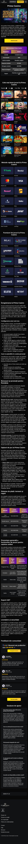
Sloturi (22, 88)
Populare (3, 88)
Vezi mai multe (14, 699)
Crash (16, 88)
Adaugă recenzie (14, 650)
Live (10, 88)
